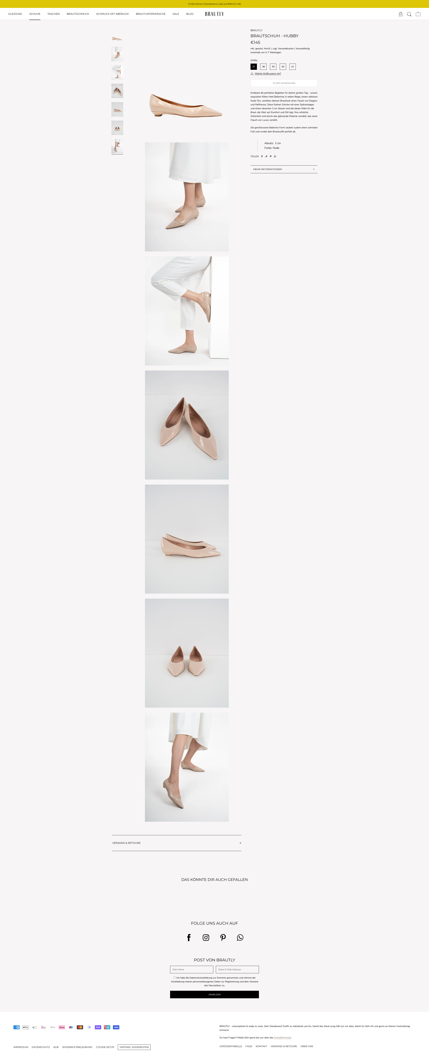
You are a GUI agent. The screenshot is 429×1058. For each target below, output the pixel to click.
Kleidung (15, 13)
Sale (176, 13)
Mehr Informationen (267, 169)
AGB (56, 1047)
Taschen (53, 13)
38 (263, 66)
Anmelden (214, 994)
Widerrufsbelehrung (77, 1047)
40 (283, 66)
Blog (190, 13)
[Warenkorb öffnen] (418, 14)
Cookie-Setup (105, 1047)
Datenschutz (41, 1047)
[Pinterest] (271, 156)
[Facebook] (262, 156)
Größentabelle (231, 1046)
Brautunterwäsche (151, 13)
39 (273, 66)
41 (292, 66)
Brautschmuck (78, 13)
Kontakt (261, 1046)
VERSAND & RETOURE (126, 842)
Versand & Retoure (284, 1046)
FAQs (249, 1046)
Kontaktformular (282, 1037)
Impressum (20, 1047)
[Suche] (409, 14)
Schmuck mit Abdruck (112, 13)
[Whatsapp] (275, 156)
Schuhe (34, 13)
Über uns (306, 1046)
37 (253, 66)
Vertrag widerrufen (134, 1047)
